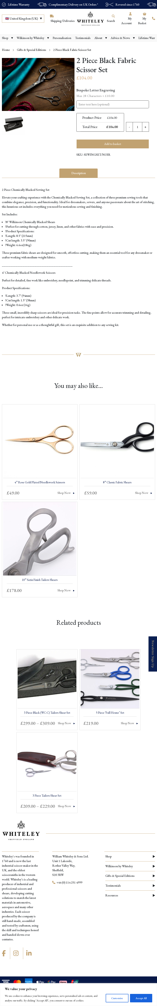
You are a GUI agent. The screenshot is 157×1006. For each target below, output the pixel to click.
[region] (78, 994)
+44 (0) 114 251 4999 (69, 882)
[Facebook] (4, 953)
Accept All (141, 998)
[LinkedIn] (29, 953)
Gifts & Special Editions (31, 50)
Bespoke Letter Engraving (95, 93)
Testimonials (113, 886)
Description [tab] (78, 173)
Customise (117, 998)
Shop (108, 856)
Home (6, 50)
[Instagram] (16, 953)
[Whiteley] (90, 19)
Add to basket (112, 144)
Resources (111, 895)
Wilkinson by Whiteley (119, 866)
